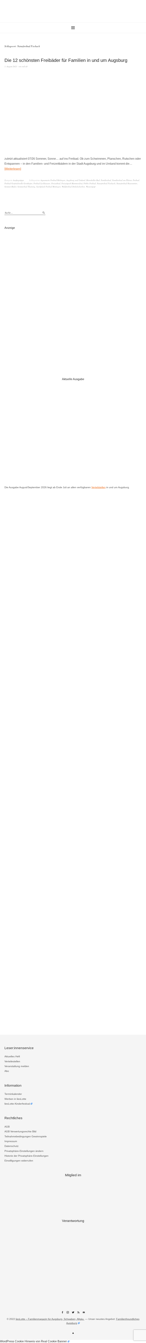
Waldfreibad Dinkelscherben (73, 186)
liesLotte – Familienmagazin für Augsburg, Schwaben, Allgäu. (50, 1319)
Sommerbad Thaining (26, 186)
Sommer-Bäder (10, 186)
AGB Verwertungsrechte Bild (20, 1131)
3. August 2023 (10, 66)
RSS (78, 1313)
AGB (7, 1126)
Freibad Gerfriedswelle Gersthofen (18, 183)
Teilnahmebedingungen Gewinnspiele (25, 1136)
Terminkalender (13, 1093)
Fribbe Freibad (90, 183)
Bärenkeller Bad (93, 180)
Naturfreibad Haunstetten (126, 183)
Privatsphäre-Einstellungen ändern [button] (23, 1151)
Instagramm (67, 1313)
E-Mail (83, 1313)
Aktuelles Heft (12, 1056)
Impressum (10, 1141)
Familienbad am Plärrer (122, 180)
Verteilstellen (98, 487)
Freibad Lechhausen (41, 183)
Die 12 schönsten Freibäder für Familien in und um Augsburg (65, 60)
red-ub (25, 66)
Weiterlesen (12, 168)
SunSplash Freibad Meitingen (48, 186)
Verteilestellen (12, 1061)
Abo (6, 1071)
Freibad (136, 180)
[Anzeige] (73, 299)
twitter (73, 1313)
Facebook (62, 1313)
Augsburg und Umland (75, 180)
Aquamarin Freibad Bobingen (53, 180)
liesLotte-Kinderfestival (17, 1103)
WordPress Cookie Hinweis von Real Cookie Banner (33, 1341)
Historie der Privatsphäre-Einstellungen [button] (26, 1155)
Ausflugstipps (18, 180)
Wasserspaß (90, 186)
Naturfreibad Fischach (106, 183)
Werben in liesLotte (15, 1098)
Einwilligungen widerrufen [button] (18, 1160)
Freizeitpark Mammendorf (71, 183)
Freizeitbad (55, 183)
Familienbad (106, 180)
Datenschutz (11, 1146)
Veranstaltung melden (16, 1066)
